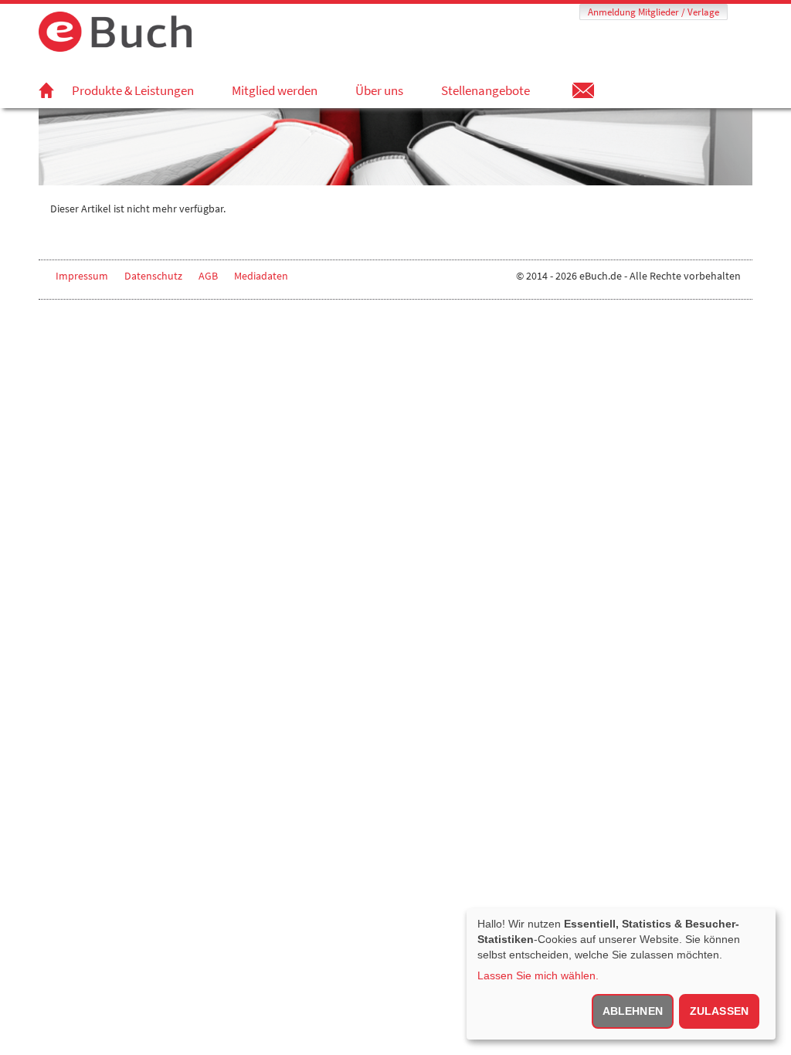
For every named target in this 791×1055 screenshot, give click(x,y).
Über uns (379, 90)
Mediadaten (261, 276)
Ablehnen (633, 1011)
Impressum (82, 276)
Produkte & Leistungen (133, 90)
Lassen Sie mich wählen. (538, 975)
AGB (208, 276)
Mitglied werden (274, 90)
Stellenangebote (485, 90)
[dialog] (621, 974)
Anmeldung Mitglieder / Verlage (653, 12)
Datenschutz (153, 276)
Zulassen (719, 1011)
